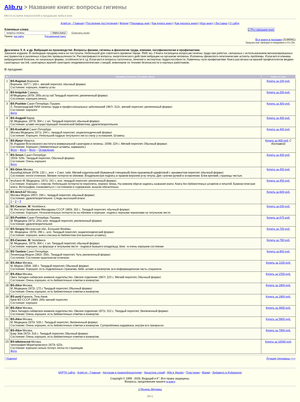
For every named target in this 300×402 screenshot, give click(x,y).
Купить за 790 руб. (278, 240)
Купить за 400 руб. (278, 118)
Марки (206, 372)
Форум (124, 23)
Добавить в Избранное (227, 372)
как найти (19, 36)
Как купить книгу (162, 23)
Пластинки (193, 372)
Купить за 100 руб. (278, 81)
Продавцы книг (140, 23)
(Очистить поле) (80, 32)
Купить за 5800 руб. (278, 319)
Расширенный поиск (55, 36)
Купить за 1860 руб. (278, 296)
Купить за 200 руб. (278, 92)
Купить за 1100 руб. (278, 262)
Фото (13, 150)
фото (13, 113)
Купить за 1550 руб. (278, 274)
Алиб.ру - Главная (72, 23)
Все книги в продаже (268, 39)
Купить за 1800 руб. (278, 285)
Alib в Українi (175, 372)
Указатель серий (154, 372)
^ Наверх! (11, 358)
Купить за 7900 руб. (278, 330)
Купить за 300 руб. (278, 103)
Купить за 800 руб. (278, 251)
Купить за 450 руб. (278, 169)
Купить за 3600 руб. (278, 307)
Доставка (221, 23)
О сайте (234, 23)
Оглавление (46, 150)
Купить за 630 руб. (278, 206)
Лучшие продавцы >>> (280, 358)
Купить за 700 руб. (278, 228)
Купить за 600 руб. (278, 192)
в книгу (170, 381)
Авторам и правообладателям (122, 372)
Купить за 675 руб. (278, 217)
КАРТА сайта (66, 372)
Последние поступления (102, 23)
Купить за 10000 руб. (278, 341)
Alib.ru (13, 7)
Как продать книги (186, 23)
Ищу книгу (206, 23)
